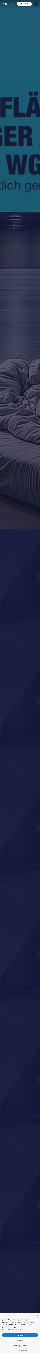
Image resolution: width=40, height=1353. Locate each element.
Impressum (24, 1350)
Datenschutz (17, 1350)
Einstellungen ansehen (20, 1346)
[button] (37, 1315)
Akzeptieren (20, 1335)
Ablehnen (20, 1340)
